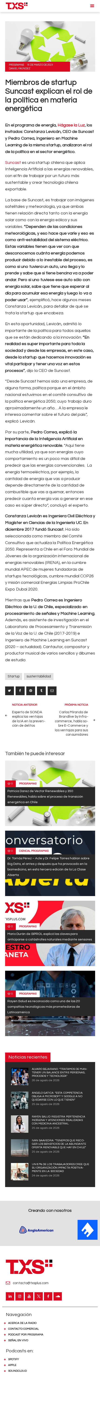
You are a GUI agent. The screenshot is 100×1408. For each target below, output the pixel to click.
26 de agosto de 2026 (46, 1080)
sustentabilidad (39, 676)
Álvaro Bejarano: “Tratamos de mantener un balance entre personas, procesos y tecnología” (59, 1072)
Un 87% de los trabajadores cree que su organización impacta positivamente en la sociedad (60, 1168)
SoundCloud (17, 1370)
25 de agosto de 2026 (46, 1104)
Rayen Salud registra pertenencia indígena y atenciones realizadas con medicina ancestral (58, 1120)
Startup (14, 676)
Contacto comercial (23, 1328)
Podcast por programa (25, 1334)
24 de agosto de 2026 (46, 1175)
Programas (16, 65)
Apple (12, 1365)
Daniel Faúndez (19, 68)
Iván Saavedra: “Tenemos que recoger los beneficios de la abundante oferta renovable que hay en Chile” (59, 1144)
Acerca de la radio (22, 1323)
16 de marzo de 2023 (40, 65)
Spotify (13, 1359)
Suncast (13, 162)
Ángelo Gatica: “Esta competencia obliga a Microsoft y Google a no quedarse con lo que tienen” (57, 1096)
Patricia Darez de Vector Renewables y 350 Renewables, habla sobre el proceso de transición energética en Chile (45, 796)
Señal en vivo (18, 1340)
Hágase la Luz (71, 125)
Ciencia (24, 850)
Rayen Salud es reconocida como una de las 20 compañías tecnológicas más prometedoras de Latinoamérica (43, 1006)
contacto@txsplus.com (31, 1283)
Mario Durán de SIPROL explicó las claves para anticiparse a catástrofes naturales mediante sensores (49, 936)
